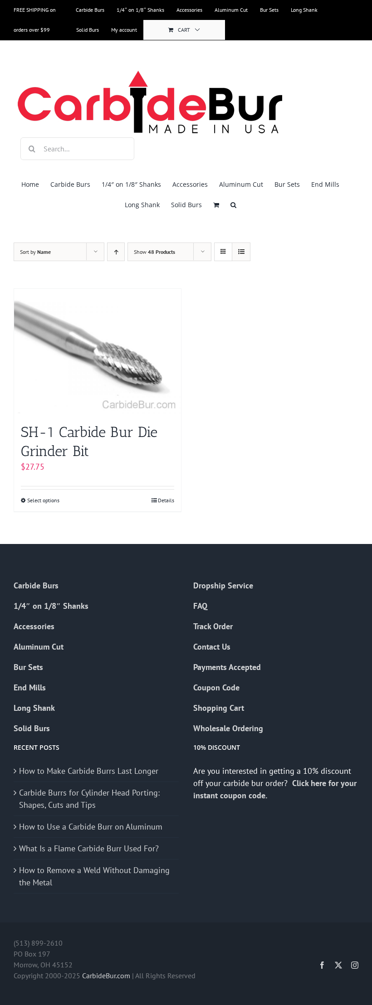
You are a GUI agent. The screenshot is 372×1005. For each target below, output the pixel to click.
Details (166, 500)
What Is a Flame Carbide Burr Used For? (89, 848)
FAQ (200, 606)
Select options (43, 500)
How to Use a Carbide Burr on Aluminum (90, 826)
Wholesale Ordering (228, 728)
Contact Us (211, 646)
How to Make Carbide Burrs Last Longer (88, 771)
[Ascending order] (116, 252)
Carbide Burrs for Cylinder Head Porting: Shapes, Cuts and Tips (89, 798)
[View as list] (241, 252)
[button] (233, 204)
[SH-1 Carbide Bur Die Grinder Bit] (97, 351)
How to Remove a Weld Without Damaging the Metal (94, 876)
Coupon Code (216, 687)
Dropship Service (223, 585)
